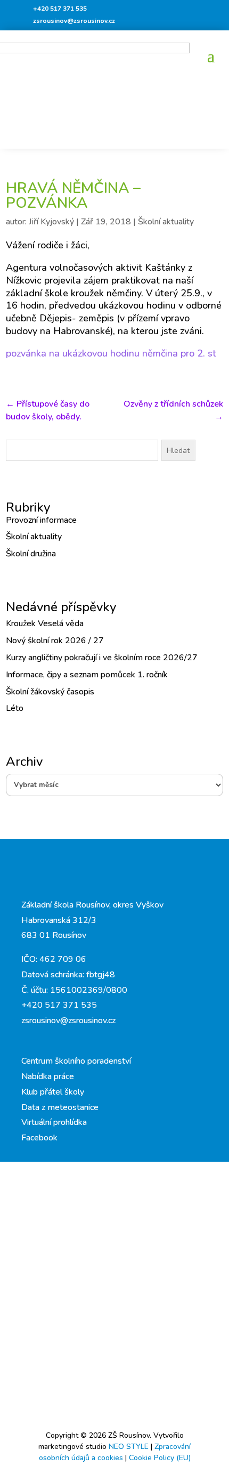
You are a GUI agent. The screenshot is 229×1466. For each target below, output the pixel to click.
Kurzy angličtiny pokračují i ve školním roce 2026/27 (102, 657)
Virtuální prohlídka (54, 1122)
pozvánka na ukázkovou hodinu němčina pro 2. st (111, 353)
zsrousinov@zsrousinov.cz (74, 21)
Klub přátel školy (52, 1092)
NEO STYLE (130, 1446)
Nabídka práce (47, 1076)
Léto (14, 708)
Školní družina (31, 554)
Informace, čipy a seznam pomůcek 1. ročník (87, 675)
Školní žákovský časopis (50, 692)
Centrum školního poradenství (76, 1061)
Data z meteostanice (60, 1107)
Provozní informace (41, 520)
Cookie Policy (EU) (160, 1458)
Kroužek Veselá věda (45, 623)
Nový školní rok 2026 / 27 (55, 640)
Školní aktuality (166, 222)
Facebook (39, 1138)
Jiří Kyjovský (51, 222)
